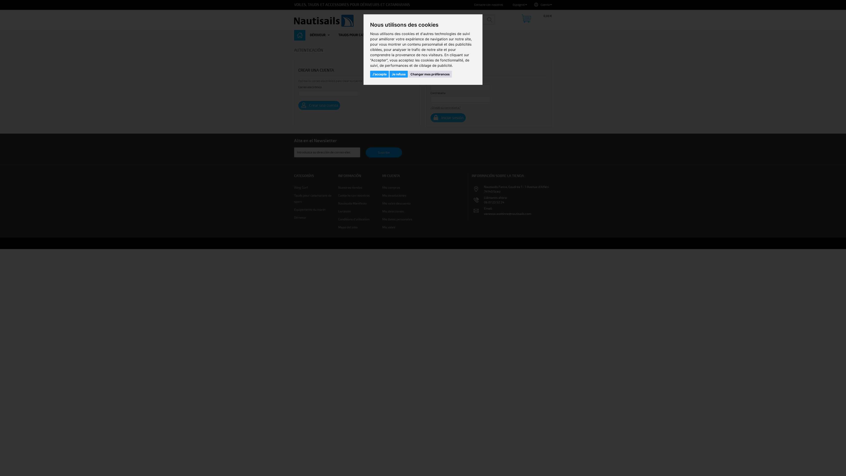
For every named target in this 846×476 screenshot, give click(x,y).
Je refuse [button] (399, 74)
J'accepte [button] (379, 74)
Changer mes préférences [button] (430, 74)
